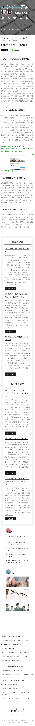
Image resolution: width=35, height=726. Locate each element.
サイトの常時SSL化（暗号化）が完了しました (16, 640)
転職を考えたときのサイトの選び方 (12, 636)
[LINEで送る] (15, 50)
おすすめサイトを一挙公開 (9, 684)
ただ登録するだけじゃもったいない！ (18, 537)
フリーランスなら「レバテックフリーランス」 (18, 555)
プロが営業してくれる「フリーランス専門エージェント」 (17, 481)
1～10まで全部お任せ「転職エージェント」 (18, 549)
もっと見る (9, 288)
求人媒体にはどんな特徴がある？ (11, 644)
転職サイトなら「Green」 (16, 438)
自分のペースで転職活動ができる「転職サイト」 (17, 295)
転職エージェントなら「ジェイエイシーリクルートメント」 (17, 393)
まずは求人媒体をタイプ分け (17, 250)
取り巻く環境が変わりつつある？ (17, 338)
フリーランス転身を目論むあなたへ (12, 666)
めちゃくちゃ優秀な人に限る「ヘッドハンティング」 (18, 543)
